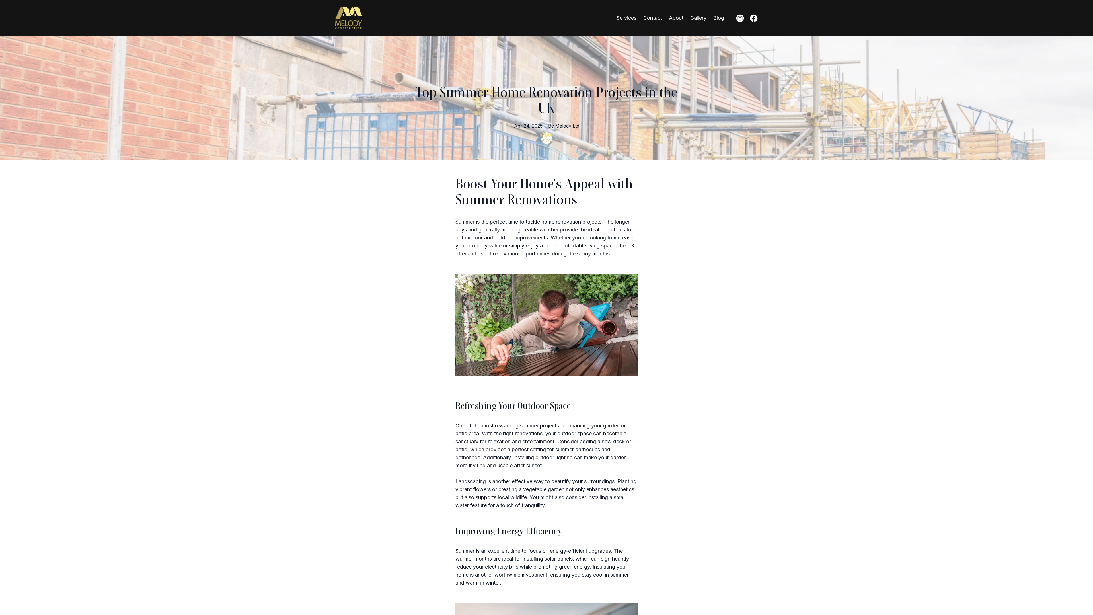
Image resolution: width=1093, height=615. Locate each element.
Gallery (698, 18)
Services (626, 18)
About (676, 18)
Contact (652, 18)
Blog (718, 18)
